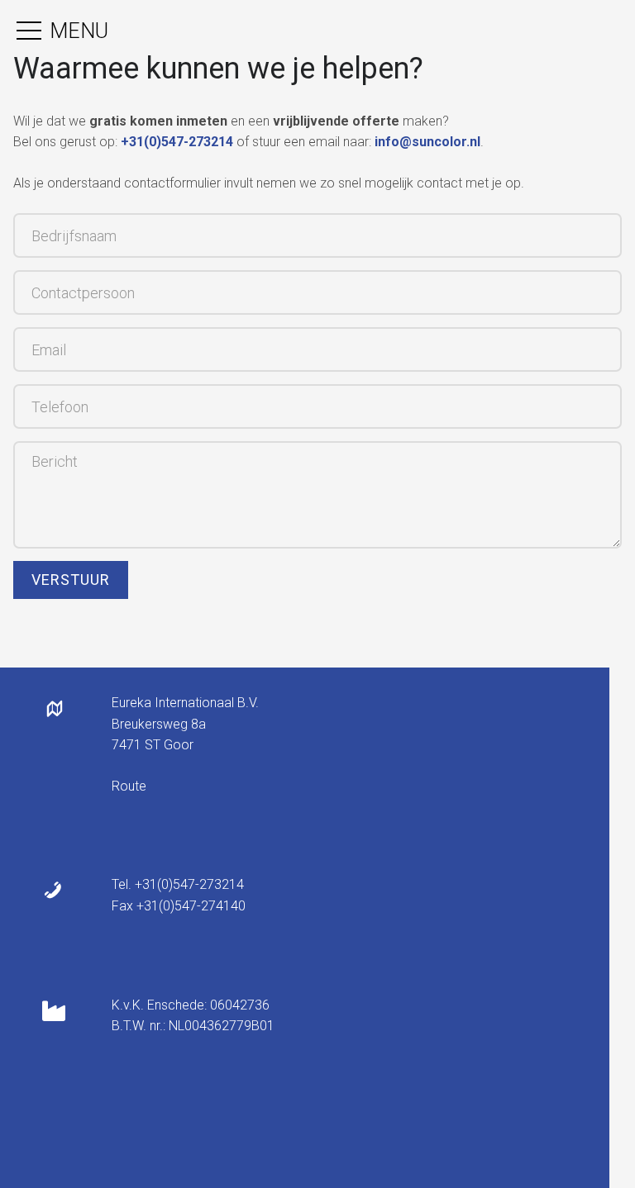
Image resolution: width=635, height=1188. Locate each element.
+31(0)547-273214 (177, 142)
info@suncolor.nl (427, 142)
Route (129, 786)
